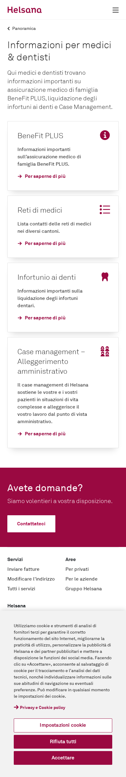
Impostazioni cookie (63, 725)
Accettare (63, 757)
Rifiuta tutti (63, 741)
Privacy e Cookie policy (42, 708)
